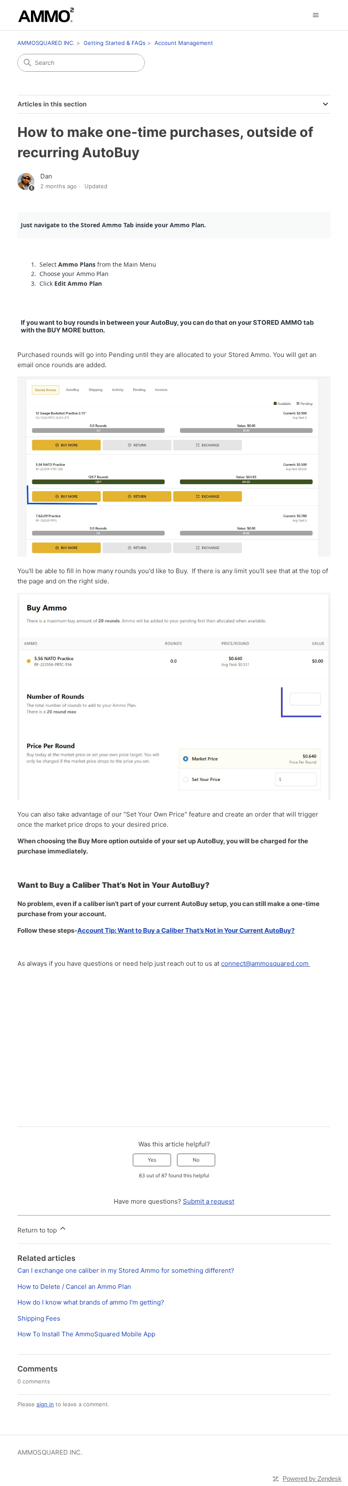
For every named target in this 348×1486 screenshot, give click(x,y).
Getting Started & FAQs (115, 42)
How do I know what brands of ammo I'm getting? (90, 1302)
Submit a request (208, 1201)
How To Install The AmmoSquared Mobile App (86, 1334)
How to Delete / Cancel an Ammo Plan (74, 1286)
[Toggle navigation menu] (315, 15)
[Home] (46, 15)
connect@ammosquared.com (265, 963)
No (196, 1160)
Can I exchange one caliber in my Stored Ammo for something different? (125, 1270)
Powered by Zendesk (312, 1478)
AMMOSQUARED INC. (46, 42)
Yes (152, 1160)
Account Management (183, 42)
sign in (45, 1404)
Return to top (38, 1230)
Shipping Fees (38, 1318)
